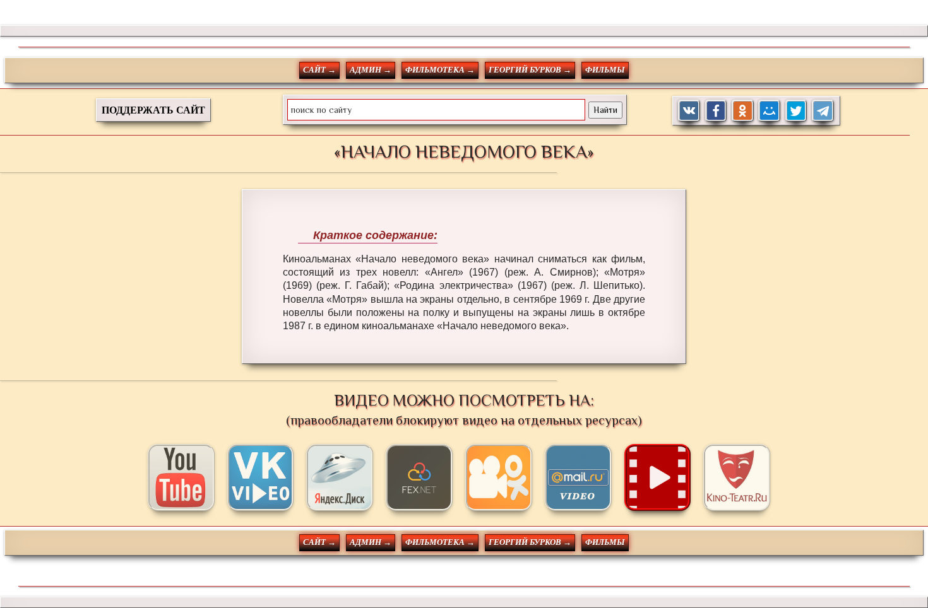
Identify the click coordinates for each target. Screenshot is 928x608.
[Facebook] (716, 111)
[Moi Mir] (769, 111)
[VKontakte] (689, 111)
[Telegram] (823, 111)
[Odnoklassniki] (743, 111)
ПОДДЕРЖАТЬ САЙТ (153, 110)
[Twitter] (796, 111)
